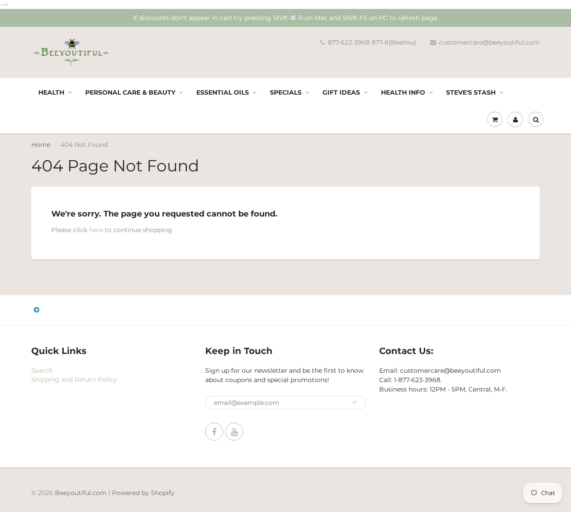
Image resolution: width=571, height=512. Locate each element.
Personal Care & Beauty (130, 92)
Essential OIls (222, 92)
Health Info (403, 92)
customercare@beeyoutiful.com (489, 42)
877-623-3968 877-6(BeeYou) (372, 42)
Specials (286, 92)
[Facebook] (214, 432)
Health (51, 92)
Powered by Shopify (143, 493)
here (96, 230)
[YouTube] (234, 432)
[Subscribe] (355, 402)
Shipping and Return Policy (74, 379)
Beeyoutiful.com (81, 493)
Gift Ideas (341, 92)
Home (40, 145)
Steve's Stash (471, 92)
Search (42, 370)
